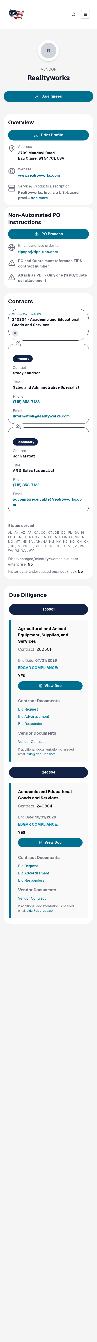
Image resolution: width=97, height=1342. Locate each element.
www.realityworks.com (39, 175)
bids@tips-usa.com (41, 754)
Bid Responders (31, 724)
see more (39, 198)
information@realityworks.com (41, 416)
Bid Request (28, 709)
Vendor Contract (32, 742)
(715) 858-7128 (26, 402)
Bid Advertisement (33, 716)
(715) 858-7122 (26, 485)
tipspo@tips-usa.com (38, 252)
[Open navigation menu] (85, 14)
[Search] (73, 14)
